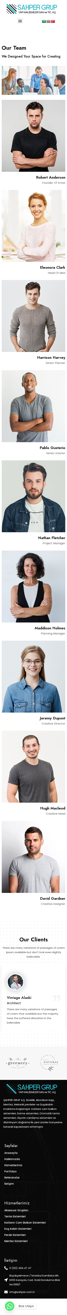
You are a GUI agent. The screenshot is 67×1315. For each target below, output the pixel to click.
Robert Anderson (50, 177)
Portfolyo (10, 1171)
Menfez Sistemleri (16, 1241)
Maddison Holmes (50, 628)
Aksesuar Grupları (16, 1210)
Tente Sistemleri (15, 1216)
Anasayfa (11, 1153)
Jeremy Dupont (52, 718)
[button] (20, 21)
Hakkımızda (12, 1159)
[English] (48, 21)
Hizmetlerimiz (13, 1165)
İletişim (9, 1184)
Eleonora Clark (52, 267)
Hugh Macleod (52, 808)
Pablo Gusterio (52, 447)
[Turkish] (53, 21)
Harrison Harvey (51, 357)
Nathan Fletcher (51, 537)
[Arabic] (44, 21)
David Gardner (52, 898)
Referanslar (12, 1177)
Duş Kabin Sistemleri (17, 1229)
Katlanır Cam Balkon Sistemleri (25, 1222)
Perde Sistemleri (15, 1235)
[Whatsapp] (9, 1306)
